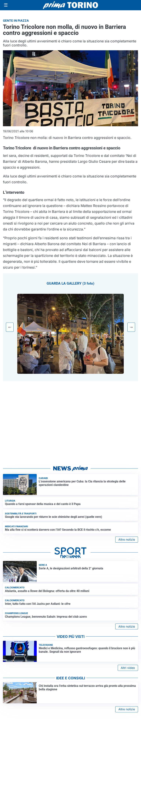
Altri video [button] (128, 668)
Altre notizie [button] (126, 539)
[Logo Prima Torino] (70, 5)
